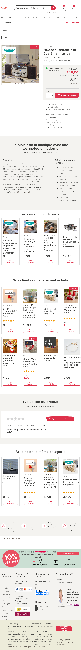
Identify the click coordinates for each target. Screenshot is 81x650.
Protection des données (64, 643)
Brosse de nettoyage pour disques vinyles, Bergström (29, 245)
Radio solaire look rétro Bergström (50, 311)
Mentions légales (63, 639)
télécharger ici (23, 192)
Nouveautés (6, 17)
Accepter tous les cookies (64, 628)
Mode (58, 17)
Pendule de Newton (9, 477)
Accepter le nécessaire (64, 641)
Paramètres (59, 643)
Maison (67, 17)
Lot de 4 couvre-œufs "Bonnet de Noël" (70, 309)
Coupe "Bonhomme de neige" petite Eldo (30, 363)
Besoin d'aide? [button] (64, 574)
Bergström (47, 46)
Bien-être (48, 17)
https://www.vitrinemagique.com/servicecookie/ (28, 647)
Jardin (76, 17)
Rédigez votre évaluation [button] (60, 419)
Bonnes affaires (72, 23)
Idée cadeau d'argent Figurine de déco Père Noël (9, 360)
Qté (47, 91)
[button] (7, 575)
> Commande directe (48, 12)
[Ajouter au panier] (67, 91)
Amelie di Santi (8, 305)
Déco (17, 17)
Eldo (25, 356)
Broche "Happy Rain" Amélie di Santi (10, 313)
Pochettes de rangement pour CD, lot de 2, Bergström (70, 242)
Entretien (37, 17)
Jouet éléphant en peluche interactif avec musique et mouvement (30, 311)
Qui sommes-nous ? (43, 582)
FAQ (3, 582)
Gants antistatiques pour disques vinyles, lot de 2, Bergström (50, 243)
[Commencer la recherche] (53, 7)
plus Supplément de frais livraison (73, 83)
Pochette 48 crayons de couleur (50, 358)
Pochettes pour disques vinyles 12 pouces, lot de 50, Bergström (10, 246)
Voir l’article (10, 261)
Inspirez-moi (6, 23)
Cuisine (26, 17)
